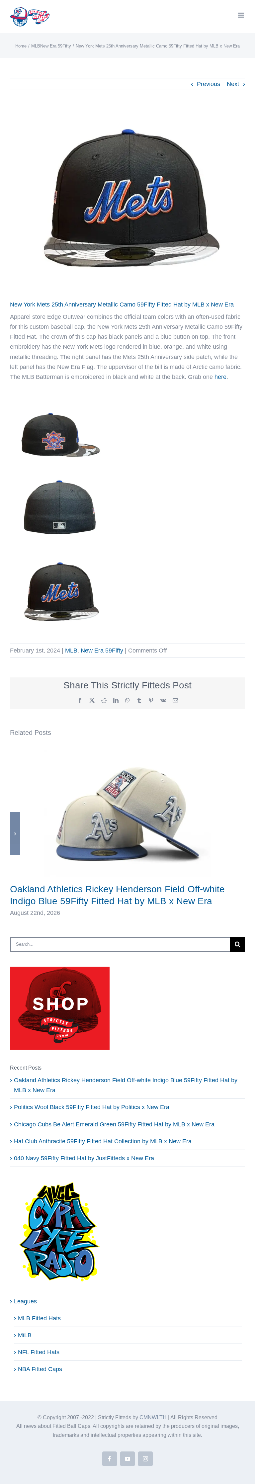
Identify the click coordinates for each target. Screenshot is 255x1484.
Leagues (25, 1301)
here (220, 377)
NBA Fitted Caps (40, 1369)
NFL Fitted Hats (38, 1352)
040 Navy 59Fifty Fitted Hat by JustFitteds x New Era (84, 1158)
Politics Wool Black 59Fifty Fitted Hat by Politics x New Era (91, 1107)
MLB (71, 650)
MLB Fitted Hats (39, 1318)
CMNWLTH (153, 1417)
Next (233, 84)
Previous (208, 84)
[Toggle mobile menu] (241, 15)
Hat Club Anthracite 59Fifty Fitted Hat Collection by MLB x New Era (103, 1141)
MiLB (25, 1335)
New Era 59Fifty (102, 650)
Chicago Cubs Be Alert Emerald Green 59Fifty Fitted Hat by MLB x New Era (114, 1124)
